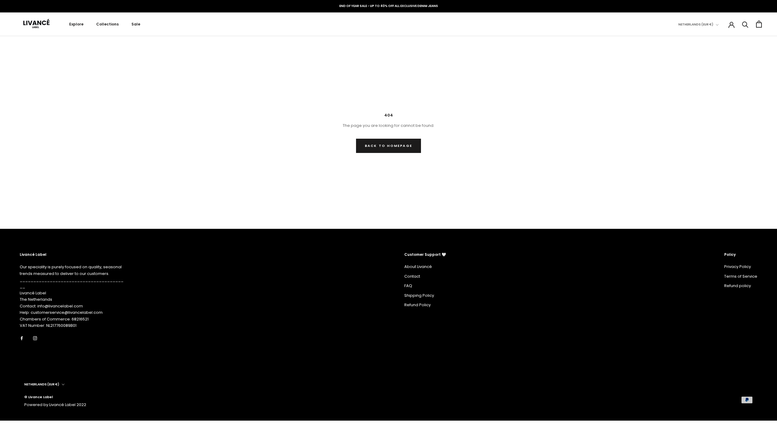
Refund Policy (417, 305)
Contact (412, 276)
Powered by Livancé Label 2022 (55, 405)
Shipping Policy (419, 295)
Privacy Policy (737, 266)
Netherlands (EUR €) (695, 24)
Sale (135, 24)
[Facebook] (22, 338)
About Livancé (418, 266)
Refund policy (737, 286)
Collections (107, 24)
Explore (76, 24)
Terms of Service (740, 276)
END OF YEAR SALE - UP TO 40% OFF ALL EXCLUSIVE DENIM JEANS (388, 6)
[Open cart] (759, 24)
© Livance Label (38, 397)
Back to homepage (388, 145)
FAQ (408, 286)
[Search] (745, 24)
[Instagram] (35, 338)
